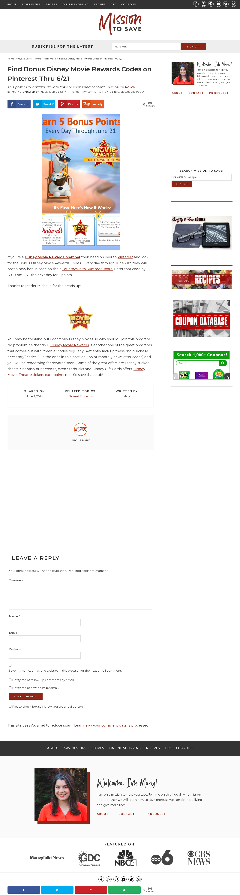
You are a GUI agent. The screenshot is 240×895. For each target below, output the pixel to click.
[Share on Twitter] (57, 890)
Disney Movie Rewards (69, 345)
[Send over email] (124, 890)
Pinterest (125, 257)
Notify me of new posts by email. (35, 688)
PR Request (219, 93)
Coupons (128, 4)
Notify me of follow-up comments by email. (43, 680)
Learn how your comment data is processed (111, 725)
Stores (51, 4)
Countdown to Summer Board (87, 269)
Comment (16, 580)
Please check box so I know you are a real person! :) (48, 706)
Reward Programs (81, 396)
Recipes (100, 4)
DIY (113, 4)
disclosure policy (133, 92)
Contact (196, 93)
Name (14, 616)
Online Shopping (75, 4)
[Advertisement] (76, 296)
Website (15, 649)
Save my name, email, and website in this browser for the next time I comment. (65, 670)
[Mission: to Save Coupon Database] (201, 338)
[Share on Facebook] (24, 890)
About (11, 4)
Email (14, 632)
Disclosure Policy (120, 87)
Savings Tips (31, 4)
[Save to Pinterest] (91, 890)
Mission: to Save (120, 24)
